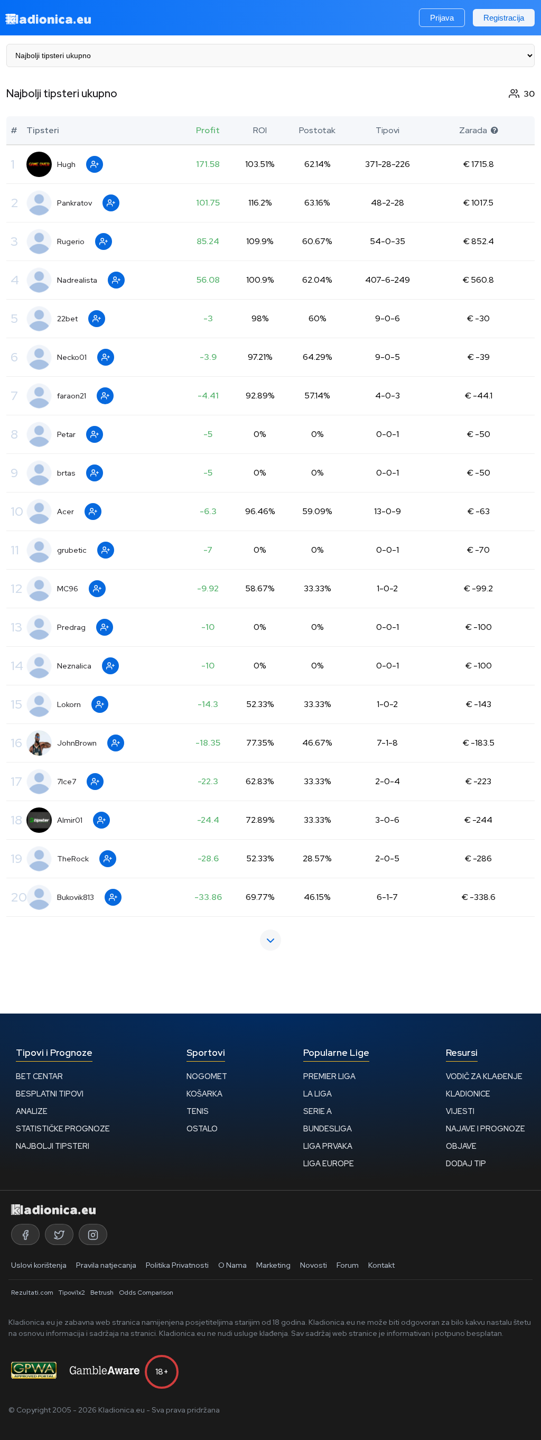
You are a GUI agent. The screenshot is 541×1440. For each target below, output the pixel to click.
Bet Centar (39, 1076)
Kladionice (468, 1094)
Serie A (317, 1111)
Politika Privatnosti (177, 1265)
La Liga (317, 1094)
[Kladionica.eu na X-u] (59, 1234)
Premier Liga (329, 1076)
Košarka (204, 1094)
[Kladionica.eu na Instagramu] (93, 1234)
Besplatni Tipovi (49, 1094)
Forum (348, 1265)
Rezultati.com (32, 1292)
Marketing (273, 1265)
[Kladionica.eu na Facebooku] (25, 1234)
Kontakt (381, 1265)
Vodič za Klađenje (484, 1076)
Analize (32, 1111)
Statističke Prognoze (63, 1128)
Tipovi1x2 (72, 1292)
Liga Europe (328, 1163)
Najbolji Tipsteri (52, 1146)
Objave (461, 1146)
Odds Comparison (146, 1292)
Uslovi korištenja (39, 1265)
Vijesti (460, 1111)
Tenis (197, 1111)
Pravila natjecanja (106, 1265)
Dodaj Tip (466, 1163)
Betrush (102, 1292)
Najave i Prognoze (485, 1128)
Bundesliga (327, 1128)
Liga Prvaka (327, 1146)
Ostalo (202, 1128)
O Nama (232, 1265)
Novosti (313, 1265)
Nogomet (206, 1076)
